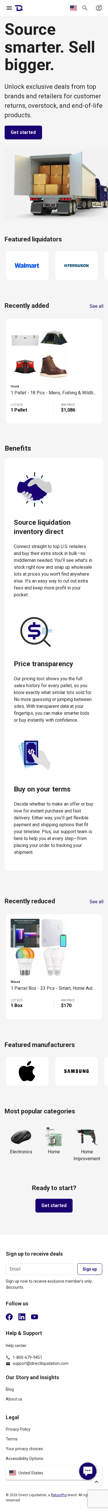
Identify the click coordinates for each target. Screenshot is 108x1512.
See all (96, 306)
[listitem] (54, 1392)
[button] (54, 1473)
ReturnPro (59, 1495)
